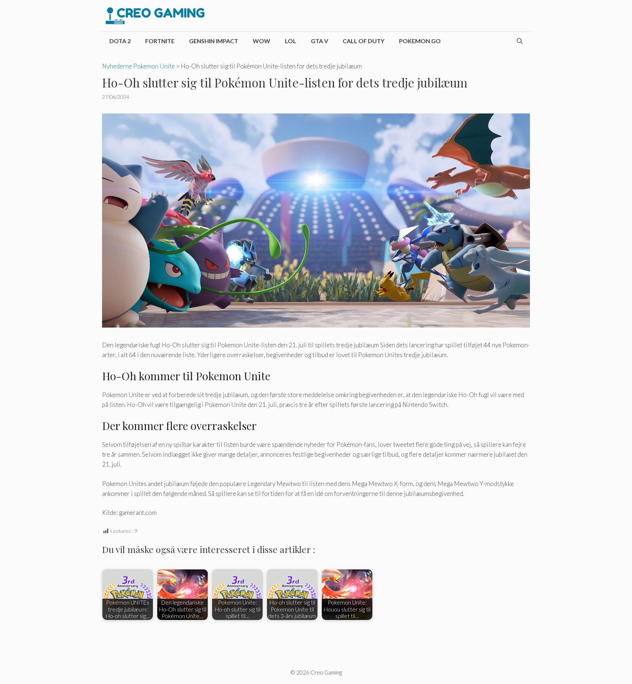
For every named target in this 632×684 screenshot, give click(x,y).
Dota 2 (120, 40)
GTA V (319, 40)
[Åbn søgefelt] (519, 41)
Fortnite (159, 40)
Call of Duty (363, 40)
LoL (290, 40)
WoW (261, 40)
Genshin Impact (213, 40)
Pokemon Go (420, 40)
